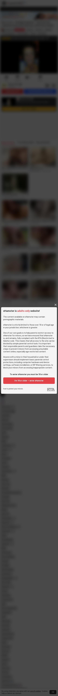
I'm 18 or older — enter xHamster (29, 381)
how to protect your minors (13, 389)
